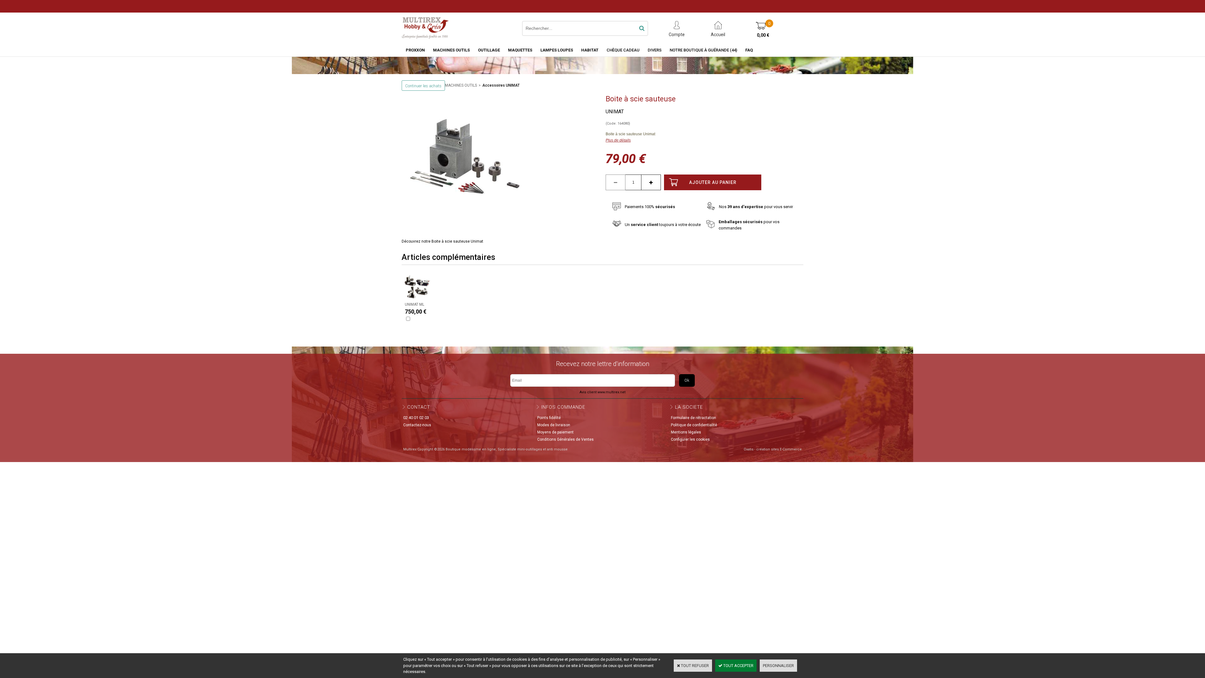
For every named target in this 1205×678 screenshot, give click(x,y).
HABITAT (589, 50)
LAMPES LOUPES (556, 50)
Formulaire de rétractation (693, 418)
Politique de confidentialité (694, 425)
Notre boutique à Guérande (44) (703, 50)
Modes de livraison (553, 425)
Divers (654, 50)
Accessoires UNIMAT (501, 85)
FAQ (749, 50)
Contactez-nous (417, 425)
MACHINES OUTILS (451, 50)
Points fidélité (549, 418)
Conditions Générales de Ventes (565, 439)
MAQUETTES (520, 50)
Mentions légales (686, 432)
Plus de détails (618, 140)
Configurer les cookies (690, 439)
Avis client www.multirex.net (602, 392)
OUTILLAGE (489, 50)
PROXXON (415, 50)
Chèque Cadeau (623, 50)
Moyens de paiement (555, 432)
